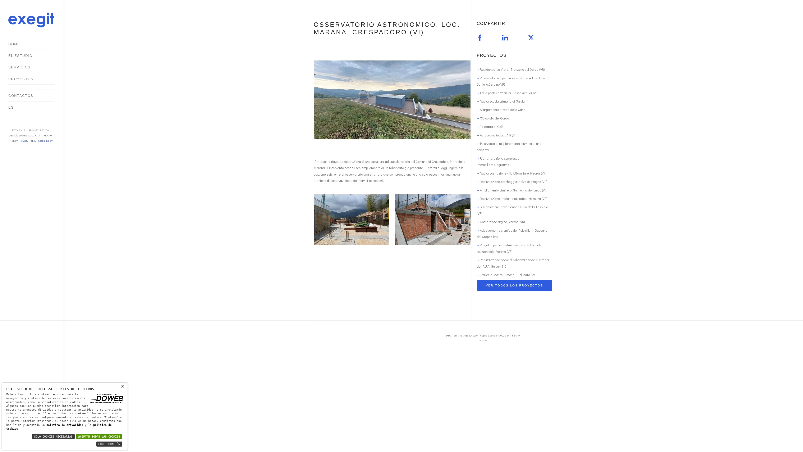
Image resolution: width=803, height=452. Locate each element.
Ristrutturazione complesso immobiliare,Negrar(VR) (498, 161)
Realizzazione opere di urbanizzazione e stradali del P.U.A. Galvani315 (513, 263)
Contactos (20, 96)
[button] (480, 38)
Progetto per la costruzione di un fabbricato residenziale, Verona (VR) (509, 248)
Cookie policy (45, 140)
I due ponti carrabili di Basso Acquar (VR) (509, 93)
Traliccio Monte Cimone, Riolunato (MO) (508, 274)
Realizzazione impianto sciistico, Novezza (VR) (513, 198)
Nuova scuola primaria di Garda (502, 101)
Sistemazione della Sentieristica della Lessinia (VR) (512, 210)
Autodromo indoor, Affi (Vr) (498, 135)
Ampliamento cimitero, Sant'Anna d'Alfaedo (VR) (513, 190)
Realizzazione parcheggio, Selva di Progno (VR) (513, 181)
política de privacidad (64, 424)
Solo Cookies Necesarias (53, 436)
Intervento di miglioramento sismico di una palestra (509, 146)
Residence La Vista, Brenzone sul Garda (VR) (512, 69)
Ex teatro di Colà (492, 126)
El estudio (20, 56)
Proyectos (20, 79)
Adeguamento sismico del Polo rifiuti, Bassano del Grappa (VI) (512, 233)
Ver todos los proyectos (514, 285)
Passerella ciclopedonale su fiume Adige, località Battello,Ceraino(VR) (513, 81)
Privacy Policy (28, 140)
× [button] (122, 386)
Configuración (109, 444)
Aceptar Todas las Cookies (99, 436)
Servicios (19, 67)
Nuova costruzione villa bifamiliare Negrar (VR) (513, 173)
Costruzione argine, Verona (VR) (502, 222)
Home (14, 44)
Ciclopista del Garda (494, 118)
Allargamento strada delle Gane (503, 109)
